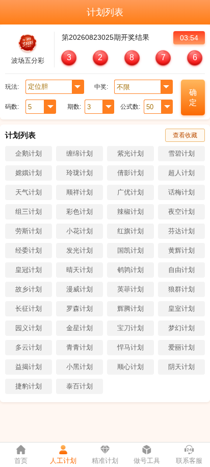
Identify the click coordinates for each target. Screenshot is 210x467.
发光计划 (79, 250)
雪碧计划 (181, 153)
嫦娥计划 (28, 173)
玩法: (12, 86)
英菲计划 (130, 289)
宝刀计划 (130, 328)
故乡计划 (28, 289)
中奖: (101, 86)
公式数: (130, 106)
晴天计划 (79, 270)
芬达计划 (181, 231)
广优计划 (130, 192)
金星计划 (79, 328)
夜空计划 (181, 211)
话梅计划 (181, 192)
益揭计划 (28, 367)
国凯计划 (130, 250)
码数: (12, 106)
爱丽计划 (181, 347)
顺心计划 (130, 367)
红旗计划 (130, 231)
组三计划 (28, 211)
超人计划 (181, 173)
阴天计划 (181, 367)
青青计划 (79, 347)
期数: (74, 106)
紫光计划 (130, 153)
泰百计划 (79, 386)
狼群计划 (181, 289)
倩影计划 (130, 173)
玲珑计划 (79, 173)
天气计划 (28, 192)
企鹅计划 (28, 153)
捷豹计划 (28, 386)
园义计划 (28, 328)
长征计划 (28, 308)
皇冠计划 (28, 270)
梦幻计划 (181, 328)
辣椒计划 (130, 211)
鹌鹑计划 (130, 270)
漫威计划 (79, 289)
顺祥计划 (79, 192)
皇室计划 (181, 308)
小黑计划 (79, 367)
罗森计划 (79, 308)
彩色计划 (79, 211)
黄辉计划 (181, 250)
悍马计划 (130, 347)
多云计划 (28, 347)
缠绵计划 (79, 153)
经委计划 (28, 250)
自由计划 (181, 270)
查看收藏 (185, 135)
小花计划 (79, 231)
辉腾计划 (130, 308)
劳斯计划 (28, 231)
